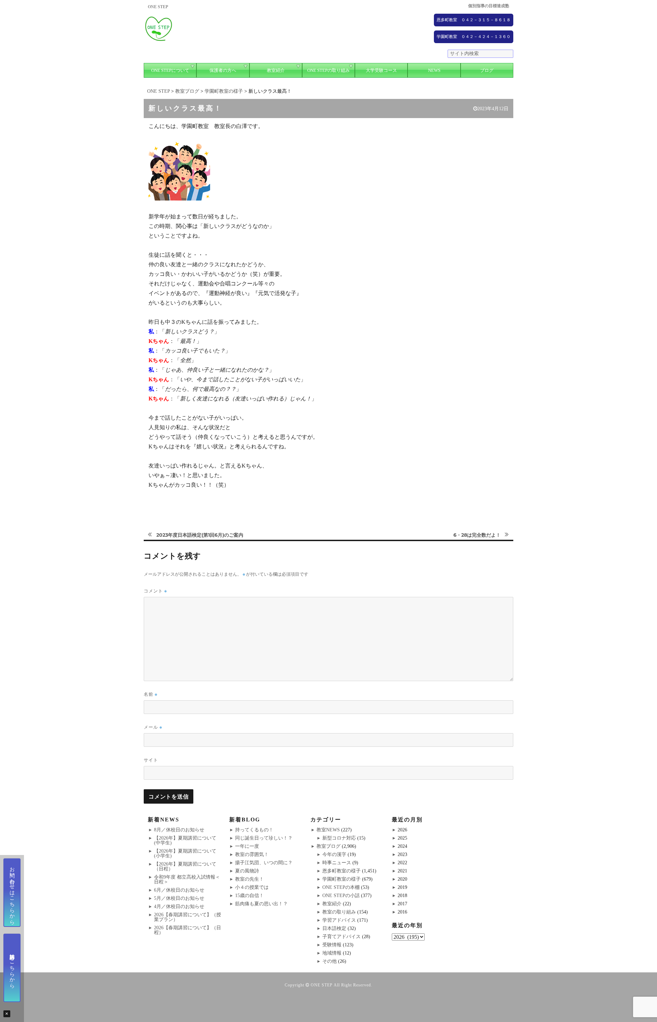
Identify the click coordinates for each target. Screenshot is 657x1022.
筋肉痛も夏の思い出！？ (261, 903)
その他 (329, 961)
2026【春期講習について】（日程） (187, 930)
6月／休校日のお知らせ (179, 890)
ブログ (486, 70)
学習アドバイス (339, 920)
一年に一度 (247, 846)
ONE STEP (322, 985)
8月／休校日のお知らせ (179, 829)
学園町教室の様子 (341, 879)
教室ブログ (328, 846)
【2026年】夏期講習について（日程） (185, 866)
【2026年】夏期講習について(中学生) (185, 840)
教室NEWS (328, 829)
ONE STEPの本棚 (341, 887)
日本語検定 (334, 928)
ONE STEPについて (170, 70)
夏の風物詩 (247, 870)
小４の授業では (252, 887)
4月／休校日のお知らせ (179, 906)
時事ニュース (336, 862)
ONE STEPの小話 (341, 895)
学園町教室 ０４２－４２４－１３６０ (474, 36)
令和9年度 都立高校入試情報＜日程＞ (187, 879)
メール (153, 727)
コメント (155, 591)
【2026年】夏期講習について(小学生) (185, 853)
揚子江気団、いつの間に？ (264, 862)
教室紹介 (276, 70)
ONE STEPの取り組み (328, 70)
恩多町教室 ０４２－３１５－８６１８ (474, 19)
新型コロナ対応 (339, 838)
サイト (151, 760)
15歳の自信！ (249, 895)
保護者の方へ (222, 70)
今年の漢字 (334, 854)
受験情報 (332, 944)
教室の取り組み (339, 912)
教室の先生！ (249, 879)
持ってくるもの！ (254, 829)
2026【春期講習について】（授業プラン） (187, 917)
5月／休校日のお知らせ (179, 898)
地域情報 (332, 953)
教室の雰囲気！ (252, 854)
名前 (150, 694)
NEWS (434, 70)
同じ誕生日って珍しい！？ (264, 838)
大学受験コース (381, 70)
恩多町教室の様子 (341, 870)
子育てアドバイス (341, 936)
